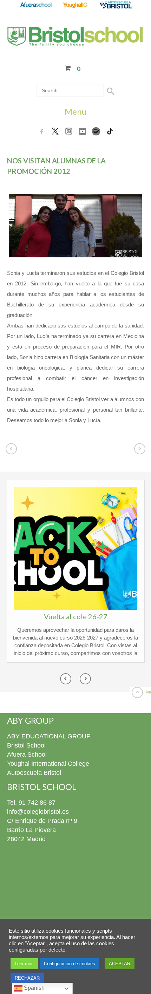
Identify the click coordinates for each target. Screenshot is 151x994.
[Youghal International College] (75, 5)
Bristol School (26, 745)
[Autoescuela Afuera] (115, 5)
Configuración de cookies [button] (69, 963)
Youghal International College (48, 763)
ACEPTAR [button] (119, 963)
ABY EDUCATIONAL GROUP (49, 736)
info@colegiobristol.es (38, 811)
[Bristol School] (75, 42)
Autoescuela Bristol (34, 772)
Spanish (33, 988)
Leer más (24, 963)
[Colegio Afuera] (35, 5)
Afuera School (27, 754)
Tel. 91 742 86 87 (31, 802)
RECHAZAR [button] (27, 978)
